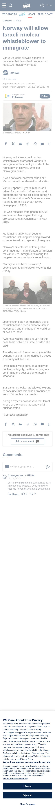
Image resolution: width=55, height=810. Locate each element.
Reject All (27, 795)
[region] (27, 760)
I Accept (27, 786)
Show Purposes (27, 804)
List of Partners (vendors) (15, 778)
